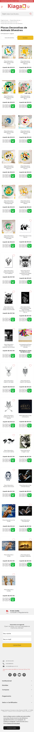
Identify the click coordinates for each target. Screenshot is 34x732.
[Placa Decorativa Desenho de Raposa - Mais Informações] (25, 371)
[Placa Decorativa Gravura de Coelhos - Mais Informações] (8, 441)
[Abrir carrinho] (29, 7)
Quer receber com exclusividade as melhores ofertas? (17, 627)
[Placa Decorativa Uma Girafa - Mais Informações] (8, 511)
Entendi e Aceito (11, 728)
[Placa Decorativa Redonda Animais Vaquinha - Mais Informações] (8, 157)
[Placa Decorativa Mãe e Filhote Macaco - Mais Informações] (25, 476)
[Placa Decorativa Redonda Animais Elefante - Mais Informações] (25, 52)
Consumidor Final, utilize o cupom (17, 1)
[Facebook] (10, 676)
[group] (17, 611)
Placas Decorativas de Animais (9, 22)
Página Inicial (4, 20)
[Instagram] (14, 676)
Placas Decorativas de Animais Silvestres (11, 23)
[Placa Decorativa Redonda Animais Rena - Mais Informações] (25, 87)
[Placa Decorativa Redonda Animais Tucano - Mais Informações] (25, 157)
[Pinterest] (24, 676)
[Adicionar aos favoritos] (14, 46)
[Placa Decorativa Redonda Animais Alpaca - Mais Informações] (25, 192)
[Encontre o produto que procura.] (30, 14)
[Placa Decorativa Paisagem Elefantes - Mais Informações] (25, 546)
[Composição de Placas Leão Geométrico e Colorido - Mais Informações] (25, 335)
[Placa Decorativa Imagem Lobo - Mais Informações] (25, 441)
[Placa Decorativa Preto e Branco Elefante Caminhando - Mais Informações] (8, 335)
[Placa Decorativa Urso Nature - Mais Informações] (25, 227)
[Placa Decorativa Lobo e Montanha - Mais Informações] (25, 406)
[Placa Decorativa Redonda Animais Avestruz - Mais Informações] (8, 87)
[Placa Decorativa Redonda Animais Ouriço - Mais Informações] (8, 122)
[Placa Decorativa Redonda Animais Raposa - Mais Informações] (25, 122)
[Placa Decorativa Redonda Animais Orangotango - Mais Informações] (8, 192)
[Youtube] (19, 676)
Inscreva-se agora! (17, 624)
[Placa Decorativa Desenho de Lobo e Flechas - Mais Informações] (8, 406)
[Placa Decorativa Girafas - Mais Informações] (8, 580)
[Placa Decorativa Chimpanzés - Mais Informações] (25, 511)
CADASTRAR (17, 645)
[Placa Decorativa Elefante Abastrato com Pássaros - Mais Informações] (8, 261)
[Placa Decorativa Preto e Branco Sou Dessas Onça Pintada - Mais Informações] (8, 298)
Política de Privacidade (13, 723)
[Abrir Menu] (2, 7)
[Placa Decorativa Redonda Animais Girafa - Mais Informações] (8, 52)
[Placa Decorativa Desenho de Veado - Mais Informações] (8, 371)
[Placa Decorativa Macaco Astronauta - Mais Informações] (8, 476)
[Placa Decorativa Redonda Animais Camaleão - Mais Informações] (8, 227)
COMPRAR (13, 71)
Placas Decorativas (15, 20)
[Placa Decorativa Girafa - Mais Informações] (8, 546)
